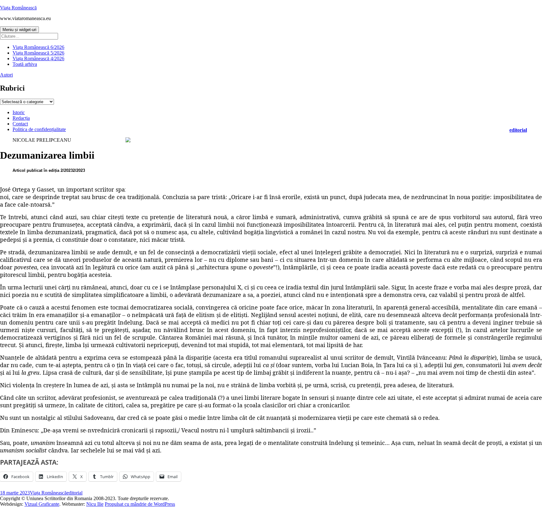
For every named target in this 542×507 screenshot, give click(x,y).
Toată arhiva (25, 64)
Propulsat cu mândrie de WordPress (140, 504)
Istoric (19, 112)
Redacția (21, 118)
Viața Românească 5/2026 (38, 52)
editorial (518, 130)
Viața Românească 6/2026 (38, 47)
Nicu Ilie (95, 504)
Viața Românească (18, 7)
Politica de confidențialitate (39, 129)
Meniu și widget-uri (19, 29)
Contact (20, 123)
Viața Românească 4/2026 (38, 58)
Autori (6, 74)
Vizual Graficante (41, 504)
